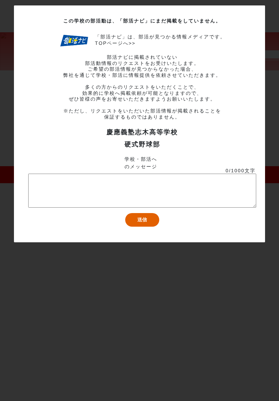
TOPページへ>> (115, 43)
